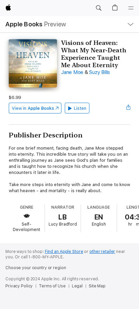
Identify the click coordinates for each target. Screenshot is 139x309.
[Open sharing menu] (128, 108)
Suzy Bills (99, 72)
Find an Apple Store (64, 251)
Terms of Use (52, 286)
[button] (98, 8)
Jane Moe (72, 72)
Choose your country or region (35, 267)
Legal (77, 286)
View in (33, 108)
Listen (80, 108)
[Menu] (131, 8)
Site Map (97, 286)
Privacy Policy (19, 286)
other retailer (102, 251)
